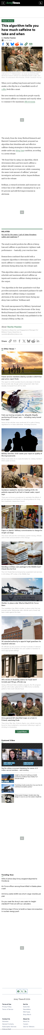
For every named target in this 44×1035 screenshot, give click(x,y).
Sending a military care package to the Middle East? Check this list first (21, 567)
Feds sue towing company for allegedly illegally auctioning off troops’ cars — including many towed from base (21, 417)
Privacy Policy (6, 1007)
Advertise (5, 1021)
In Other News (7, 349)
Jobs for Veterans (28, 1026)
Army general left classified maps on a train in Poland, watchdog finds (19, 719)
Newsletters (27, 1009)
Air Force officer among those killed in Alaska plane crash (21, 887)
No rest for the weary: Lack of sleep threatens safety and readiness (18, 235)
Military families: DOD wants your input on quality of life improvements (21, 454)
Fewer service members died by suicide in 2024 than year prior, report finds (21, 377)
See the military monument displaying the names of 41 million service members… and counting (19, 769)
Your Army (8, 20)
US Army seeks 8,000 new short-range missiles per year (21, 894)
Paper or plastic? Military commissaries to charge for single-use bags (21, 531)
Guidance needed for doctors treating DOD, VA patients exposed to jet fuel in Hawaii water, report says (20, 492)
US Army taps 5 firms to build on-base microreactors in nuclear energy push (21, 910)
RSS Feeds (26, 1012)
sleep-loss (20, 150)
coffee (3, 89)
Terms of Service (7, 1009)
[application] (21, 754)
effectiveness (29, 102)
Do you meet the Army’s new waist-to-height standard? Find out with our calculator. (18, 902)
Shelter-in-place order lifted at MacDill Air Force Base (20, 604)
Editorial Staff (6, 1029)
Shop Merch (27, 1014)
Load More (22, 731)
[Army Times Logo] (13, 3)
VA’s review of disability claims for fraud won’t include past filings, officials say (19, 680)
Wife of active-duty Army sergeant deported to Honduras (19, 879)
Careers (25, 1024)
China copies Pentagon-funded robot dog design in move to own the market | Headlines (28, 796)
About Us (26, 1021)
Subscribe (26, 1007)
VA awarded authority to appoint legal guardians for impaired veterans (21, 642)
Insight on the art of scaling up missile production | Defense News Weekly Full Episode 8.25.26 (26, 776)
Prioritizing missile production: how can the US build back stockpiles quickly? (28, 786)
